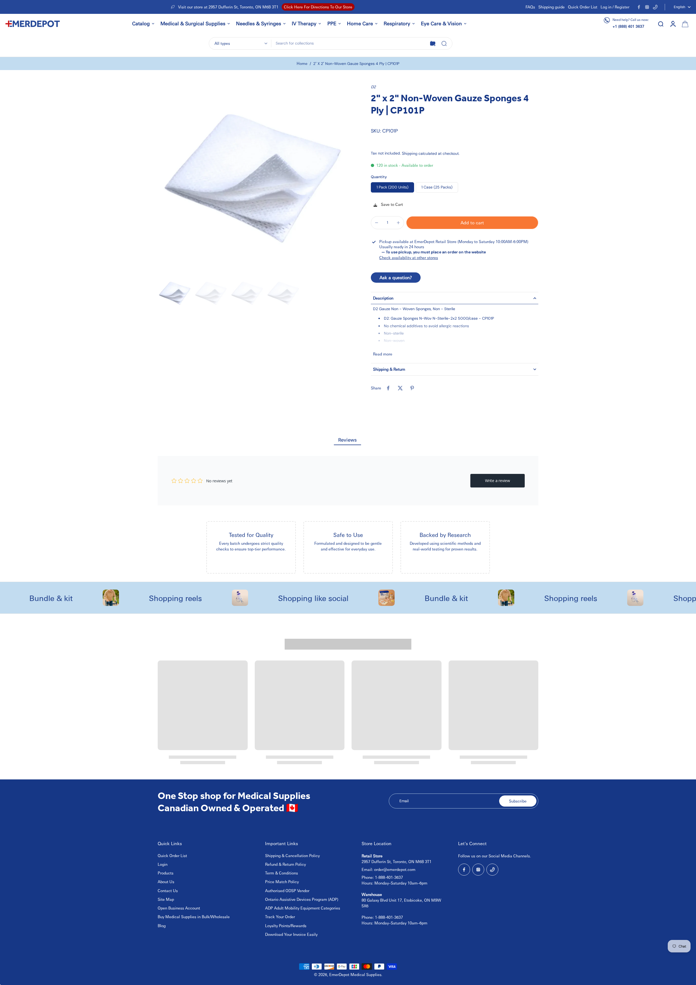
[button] (472, 222)
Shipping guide (551, 6)
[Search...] (444, 43)
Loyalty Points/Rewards (285, 925)
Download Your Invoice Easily (291, 934)
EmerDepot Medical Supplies (355, 974)
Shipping (410, 153)
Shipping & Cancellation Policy (292, 855)
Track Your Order (280, 916)
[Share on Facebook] (388, 388)
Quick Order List (582, 6)
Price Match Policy (282, 881)
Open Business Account (179, 907)
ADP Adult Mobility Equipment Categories (302, 907)
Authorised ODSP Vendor (287, 890)
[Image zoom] (253, 179)
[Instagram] (647, 7)
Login (162, 864)
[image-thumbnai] (175, 293)
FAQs (530, 6)
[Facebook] (639, 7)
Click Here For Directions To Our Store (318, 6)
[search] (661, 23)
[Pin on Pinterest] (412, 388)
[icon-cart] (685, 23)
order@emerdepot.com (394, 869)
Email (404, 800)
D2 (373, 86)
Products (165, 872)
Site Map (166, 899)
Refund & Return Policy (285, 864)
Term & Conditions (281, 872)
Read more (382, 353)
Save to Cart (391, 204)
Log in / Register (615, 6)
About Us (166, 881)
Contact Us (168, 890)
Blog (162, 925)
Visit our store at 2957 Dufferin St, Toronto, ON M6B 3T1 (228, 6)
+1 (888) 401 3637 (628, 26)
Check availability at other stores (408, 257)
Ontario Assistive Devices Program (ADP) (301, 899)
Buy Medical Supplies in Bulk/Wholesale (194, 916)
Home (302, 63)
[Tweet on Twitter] (400, 388)
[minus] (376, 223)
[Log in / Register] (673, 23)
